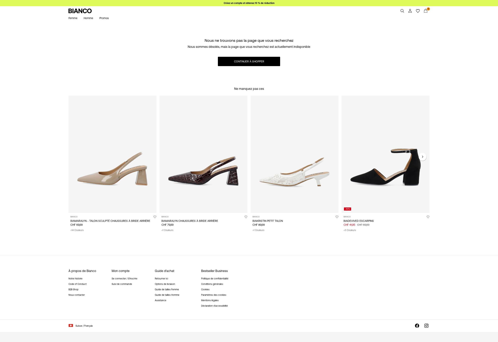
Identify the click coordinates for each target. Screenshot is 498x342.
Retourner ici (161, 278)
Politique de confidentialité (214, 278)
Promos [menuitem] (104, 18)
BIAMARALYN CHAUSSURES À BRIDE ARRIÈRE (189, 220)
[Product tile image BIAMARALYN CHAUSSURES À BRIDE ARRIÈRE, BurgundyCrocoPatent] (203, 154)
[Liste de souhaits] (418, 11)
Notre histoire (75, 278)
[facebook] (417, 326)
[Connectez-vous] (410, 11)
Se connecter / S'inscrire (124, 278)
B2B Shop (73, 289)
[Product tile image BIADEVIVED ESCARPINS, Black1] (386, 154)
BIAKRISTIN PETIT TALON (268, 220)
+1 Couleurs (167, 230)
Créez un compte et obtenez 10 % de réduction (249, 3)
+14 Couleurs (77, 230)
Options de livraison (165, 284)
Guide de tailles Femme (167, 289)
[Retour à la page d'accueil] (80, 11)
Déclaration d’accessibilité (214, 305)
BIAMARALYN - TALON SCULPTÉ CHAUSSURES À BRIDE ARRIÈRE (110, 220)
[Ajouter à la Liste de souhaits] (155, 216)
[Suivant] (422, 157)
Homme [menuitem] (88, 18)
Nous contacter (76, 295)
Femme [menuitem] (72, 18)
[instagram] (426, 326)
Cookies (205, 289)
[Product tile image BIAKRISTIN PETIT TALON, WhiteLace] (294, 154)
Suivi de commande (122, 284)
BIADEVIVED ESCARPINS (359, 220)
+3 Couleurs (350, 230)
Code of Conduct (77, 284)
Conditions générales (212, 284)
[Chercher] (402, 11)
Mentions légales (210, 300)
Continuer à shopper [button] (249, 61)
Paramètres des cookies (213, 295)
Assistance (160, 300)
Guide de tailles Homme (167, 295)
